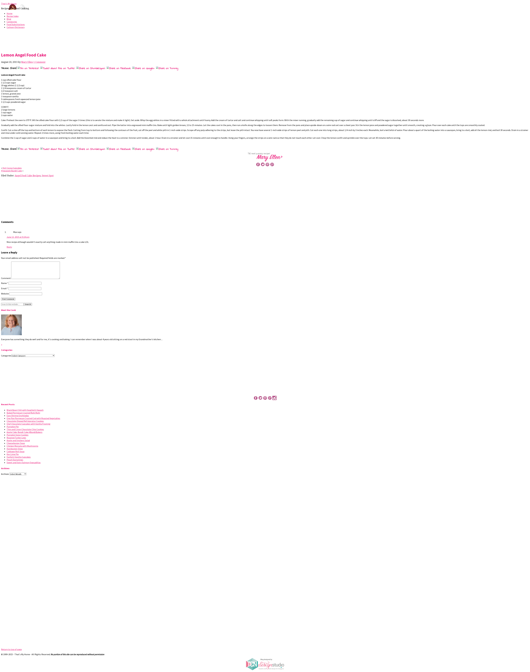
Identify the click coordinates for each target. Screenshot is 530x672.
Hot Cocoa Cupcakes (12, 168)
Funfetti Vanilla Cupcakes (19, 457)
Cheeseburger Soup (16, 443)
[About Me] (11, 334)
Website (5, 293)
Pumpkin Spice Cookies (17, 434)
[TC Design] (265, 669)
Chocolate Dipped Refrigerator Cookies (25, 421)
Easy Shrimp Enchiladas (18, 415)
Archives (5, 474)
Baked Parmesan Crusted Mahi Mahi (23, 412)
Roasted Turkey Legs (16, 437)
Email (4, 288)
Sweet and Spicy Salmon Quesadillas (24, 462)
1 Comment (39, 62)
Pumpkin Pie (13, 426)
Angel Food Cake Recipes (28, 175)
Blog (9, 19)
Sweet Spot (48, 175)
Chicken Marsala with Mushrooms (22, 446)
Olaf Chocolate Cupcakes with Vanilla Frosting (28, 423)
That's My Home (9, 3)
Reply (9, 247)
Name (4, 283)
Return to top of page (11, 649)
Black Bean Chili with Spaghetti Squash (25, 410)
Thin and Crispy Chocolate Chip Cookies (25, 429)
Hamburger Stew (15, 448)
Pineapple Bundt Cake (11, 170)
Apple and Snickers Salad (18, 440)
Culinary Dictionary (16, 27)
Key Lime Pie (13, 454)
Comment (6, 278)
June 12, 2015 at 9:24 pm (18, 237)
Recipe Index (12, 16)
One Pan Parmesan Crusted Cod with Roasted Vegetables (33, 418)
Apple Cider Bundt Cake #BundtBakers (24, 432)
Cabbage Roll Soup (15, 451)
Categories (12, 21)
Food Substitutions (16, 24)
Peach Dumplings (15, 459)
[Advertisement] (265, 40)
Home (9, 13)
